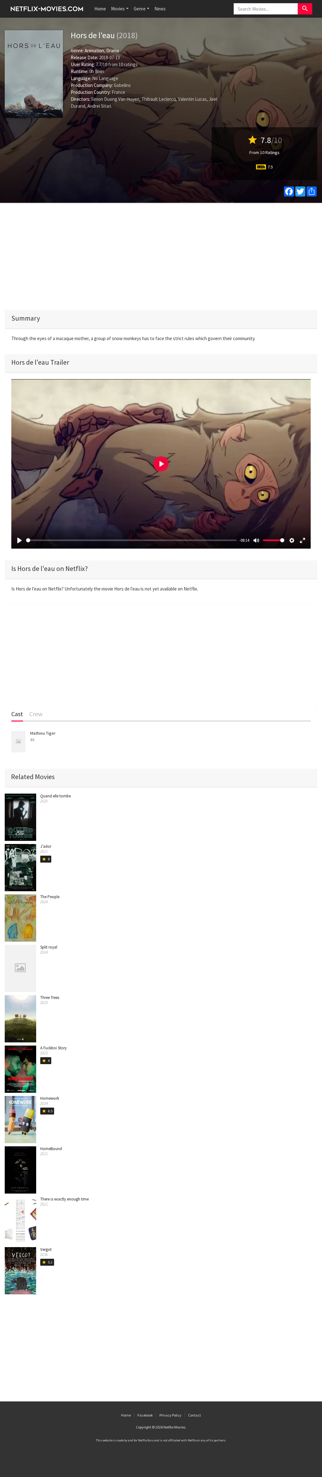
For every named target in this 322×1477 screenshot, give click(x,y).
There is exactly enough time (64, 1199)
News (160, 9)
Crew (35, 714)
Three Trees (49, 997)
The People (49, 896)
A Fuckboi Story (53, 1048)
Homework (49, 1098)
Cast (17, 714)
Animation (94, 51)
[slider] (131, 540)
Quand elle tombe (55, 796)
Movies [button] (118, 9)
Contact (194, 1415)
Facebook (145, 1415)
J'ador (45, 846)
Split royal (48, 947)
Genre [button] (140, 9)
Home (100, 9)
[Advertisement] (161, 256)
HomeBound (51, 1148)
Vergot (46, 1249)
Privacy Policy (170, 1415)
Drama (112, 51)
